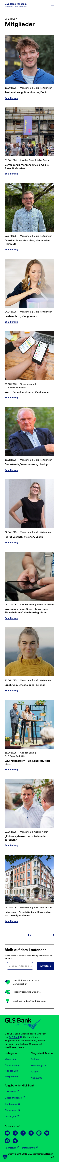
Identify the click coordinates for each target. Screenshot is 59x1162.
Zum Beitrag (11, 98)
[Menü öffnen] (52, 5)
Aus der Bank (27, 160)
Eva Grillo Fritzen (43, 907)
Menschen (25, 87)
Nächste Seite (52, 935)
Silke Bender (43, 160)
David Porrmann (45, 604)
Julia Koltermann (43, 87)
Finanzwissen (27, 384)
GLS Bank (14, 1037)
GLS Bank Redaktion (15, 387)
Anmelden (45, 965)
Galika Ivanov (41, 831)
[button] (5, 1157)
